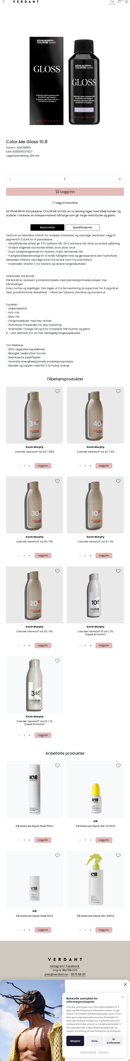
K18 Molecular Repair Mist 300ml (95, 916)
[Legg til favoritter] (57, 391)
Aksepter (75, 1041)
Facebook (73, 966)
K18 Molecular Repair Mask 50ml (34, 916)
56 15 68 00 (78, 974)
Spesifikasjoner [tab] (83, 227)
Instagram (57, 966)
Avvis (94, 1041)
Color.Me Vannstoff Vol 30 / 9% (34, 541)
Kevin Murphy (35, 447)
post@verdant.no (56, 974)
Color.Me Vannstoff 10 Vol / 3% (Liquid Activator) (95, 633)
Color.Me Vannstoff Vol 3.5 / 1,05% (34, 451)
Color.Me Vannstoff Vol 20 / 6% (34, 631)
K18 (95, 821)
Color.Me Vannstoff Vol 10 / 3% (95, 541)
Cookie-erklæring (88, 1052)
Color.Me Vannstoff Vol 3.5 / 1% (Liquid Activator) (34, 723)
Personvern (103, 1052)
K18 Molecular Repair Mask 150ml (34, 826)
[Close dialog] (125, 984)
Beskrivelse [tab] (47, 227)
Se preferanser (113, 1041)
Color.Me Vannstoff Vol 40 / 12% (95, 451)
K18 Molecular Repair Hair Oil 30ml (95, 826)
